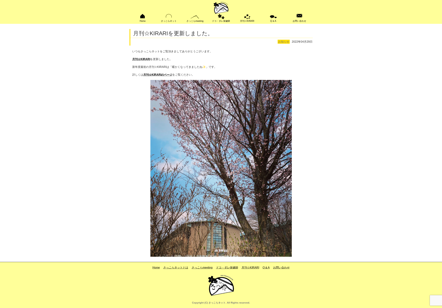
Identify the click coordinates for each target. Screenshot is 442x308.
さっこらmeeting (194, 21)
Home (143, 21)
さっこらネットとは (175, 267)
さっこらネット (169, 21)
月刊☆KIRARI (247, 21)
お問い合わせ (299, 21)
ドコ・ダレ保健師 (221, 21)
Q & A (273, 21)
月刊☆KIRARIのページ (157, 74)
